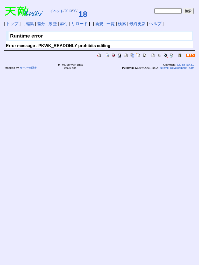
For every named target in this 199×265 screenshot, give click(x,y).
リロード (79, 23)
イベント (56, 11)
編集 (30, 23)
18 (83, 14)
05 (74, 11)
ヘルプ (155, 23)
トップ (12, 23)
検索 (122, 23)
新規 (99, 23)
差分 (41, 23)
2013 (68, 11)
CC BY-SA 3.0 (185, 64)
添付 (64, 23)
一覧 (110, 23)
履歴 (52, 23)
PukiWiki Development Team (176, 67)
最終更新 (137, 23)
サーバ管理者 (28, 67)
